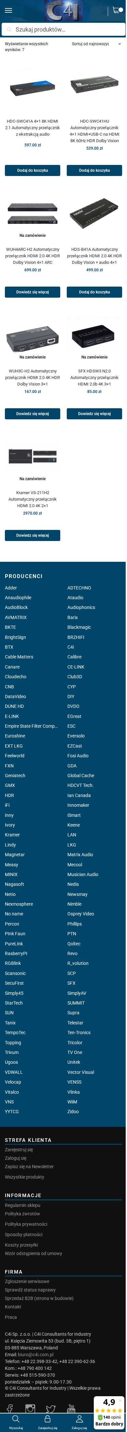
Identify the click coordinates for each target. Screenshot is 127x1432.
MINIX (11, 874)
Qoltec (73, 943)
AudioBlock (16, 607)
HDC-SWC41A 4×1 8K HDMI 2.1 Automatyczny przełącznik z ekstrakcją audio (32, 128)
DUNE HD (14, 706)
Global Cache (80, 775)
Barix (72, 617)
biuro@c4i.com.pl (35, 1354)
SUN (9, 1012)
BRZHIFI (75, 637)
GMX (10, 785)
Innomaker (78, 805)
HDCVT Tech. (80, 785)
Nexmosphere (19, 904)
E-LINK (12, 716)
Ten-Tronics (79, 1032)
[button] (117, 11)
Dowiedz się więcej (32, 292)
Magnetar (15, 854)
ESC (71, 726)
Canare (12, 666)
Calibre (74, 656)
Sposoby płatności (23, 1234)
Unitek (73, 1062)
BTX (9, 647)
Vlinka (73, 1092)
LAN (71, 834)
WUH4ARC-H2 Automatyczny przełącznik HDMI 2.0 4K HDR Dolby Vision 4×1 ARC (32, 256)
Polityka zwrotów (22, 1213)
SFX (71, 983)
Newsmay (77, 894)
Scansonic (15, 973)
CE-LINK (75, 666)
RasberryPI (16, 953)
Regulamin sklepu (22, 1205)
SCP (71, 973)
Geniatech (15, 775)
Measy (11, 864)
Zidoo (73, 1111)
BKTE (10, 627)
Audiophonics (81, 607)
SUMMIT (76, 1003)
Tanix (10, 1022)
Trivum (12, 1052)
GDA (72, 765)
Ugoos (11, 1062)
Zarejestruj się (19, 1149)
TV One (74, 1052)
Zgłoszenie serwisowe (27, 1281)
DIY (70, 696)
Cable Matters (19, 656)
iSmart (74, 815)
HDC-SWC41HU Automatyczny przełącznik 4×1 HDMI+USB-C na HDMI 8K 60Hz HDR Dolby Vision (95, 131)
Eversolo (76, 735)
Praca (11, 1317)
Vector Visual (80, 1072)
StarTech (14, 1003)
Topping (13, 1042)
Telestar (75, 1022)
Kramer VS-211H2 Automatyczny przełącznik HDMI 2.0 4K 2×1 (32, 499)
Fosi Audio (78, 755)
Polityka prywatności (26, 1224)
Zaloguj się (15, 1158)
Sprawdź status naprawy (30, 1289)
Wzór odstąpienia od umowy (33, 1253)
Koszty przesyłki (21, 1245)
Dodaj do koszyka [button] (32, 170)
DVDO (73, 706)
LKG (71, 844)
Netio (10, 894)
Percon (12, 923)
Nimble (74, 904)
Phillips (74, 923)
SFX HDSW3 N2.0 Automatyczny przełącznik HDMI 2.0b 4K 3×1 (94, 377)
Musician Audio (82, 874)
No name (14, 913)
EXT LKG (14, 746)
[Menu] (14, 11)
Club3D (74, 676)
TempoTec (15, 1032)
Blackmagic (79, 627)
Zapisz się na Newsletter (29, 1166)
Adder (11, 587)
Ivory (10, 825)
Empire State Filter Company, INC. (32, 726)
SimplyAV (76, 993)
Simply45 (14, 993)
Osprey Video (80, 913)
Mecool (74, 864)
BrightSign (15, 637)
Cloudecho (15, 676)
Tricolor (74, 1042)
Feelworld (14, 755)
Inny (9, 815)
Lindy (10, 844)
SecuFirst (14, 983)
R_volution (78, 963)
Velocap (13, 1082)
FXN (9, 765)
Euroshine (15, 735)
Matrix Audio (80, 854)
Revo (72, 953)
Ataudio (75, 597)
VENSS (74, 1082)
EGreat (74, 716)
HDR (9, 795)
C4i (70, 647)
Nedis (73, 884)
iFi (7, 805)
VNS (9, 1101)
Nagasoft (14, 884)
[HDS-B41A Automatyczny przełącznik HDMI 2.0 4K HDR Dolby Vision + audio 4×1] (94, 213)
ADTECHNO (79, 587)
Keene (73, 825)
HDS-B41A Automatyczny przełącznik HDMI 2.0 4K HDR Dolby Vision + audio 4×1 (94, 256)
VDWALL (14, 1072)
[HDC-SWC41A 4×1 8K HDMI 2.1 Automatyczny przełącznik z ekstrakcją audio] (32, 85)
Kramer (12, 834)
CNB (9, 686)
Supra (73, 1012)
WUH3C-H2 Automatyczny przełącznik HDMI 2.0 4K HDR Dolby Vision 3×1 (32, 377)
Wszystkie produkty (24, 1177)
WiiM (72, 1101)
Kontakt (13, 1306)
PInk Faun (15, 933)
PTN (71, 933)
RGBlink (13, 963)
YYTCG (12, 1111)
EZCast (74, 746)
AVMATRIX (16, 617)
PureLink (14, 943)
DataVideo (15, 696)
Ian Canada (79, 795)
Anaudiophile (18, 597)
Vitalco (12, 1092)
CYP (71, 686)
